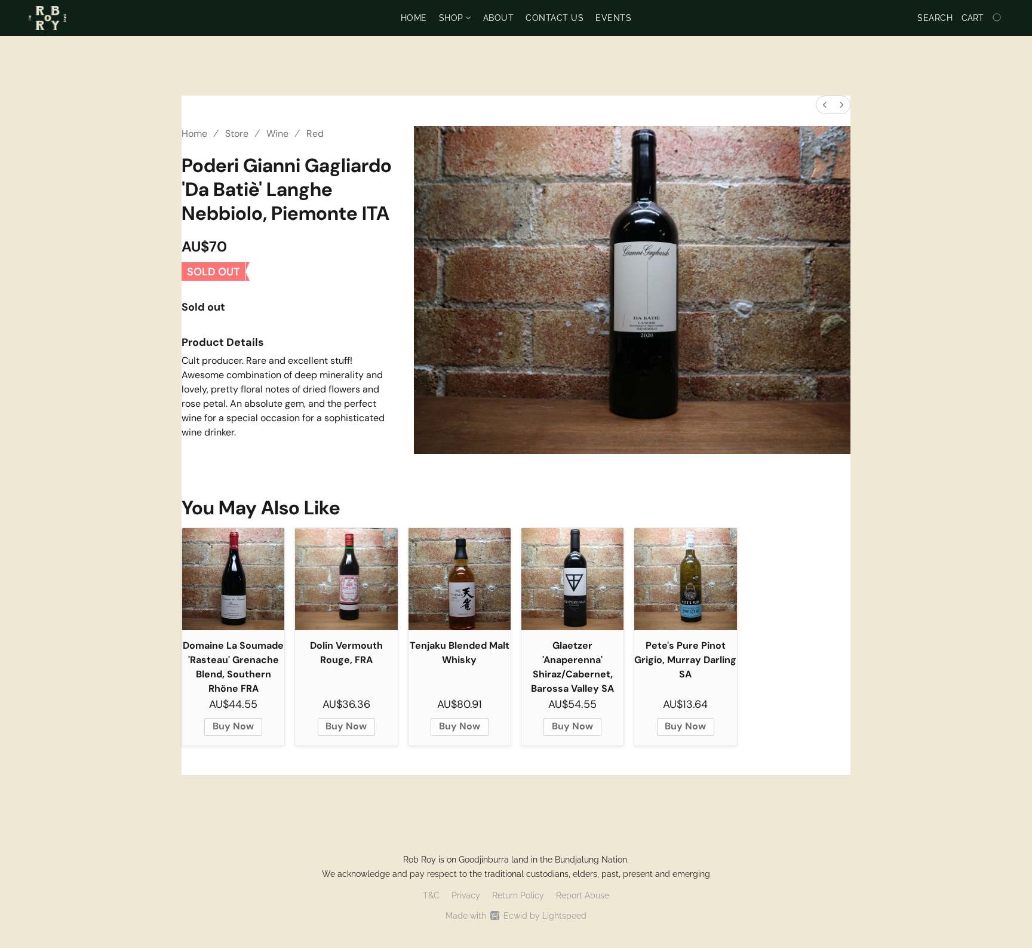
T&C (431, 895)
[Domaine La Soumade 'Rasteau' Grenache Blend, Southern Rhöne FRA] (233, 579)
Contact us (554, 18)
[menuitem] (824, 104)
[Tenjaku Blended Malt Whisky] (459, 579)
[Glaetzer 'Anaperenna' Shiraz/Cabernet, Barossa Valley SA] (572, 579)
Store (236, 133)
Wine (277, 133)
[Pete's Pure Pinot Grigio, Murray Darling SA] (685, 579)
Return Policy (518, 895)
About (498, 18)
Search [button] (935, 18)
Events (613, 18)
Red (315, 133)
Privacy (466, 895)
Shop (452, 18)
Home (414, 18)
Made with (516, 916)
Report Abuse (582, 895)
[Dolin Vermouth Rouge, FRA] (346, 579)
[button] (47, 18)
